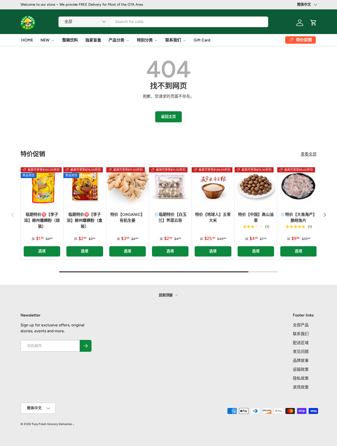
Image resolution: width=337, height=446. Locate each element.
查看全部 (309, 154)
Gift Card (202, 40)
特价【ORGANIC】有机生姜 (127, 217)
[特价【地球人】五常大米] (213, 185)
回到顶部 (166, 295)
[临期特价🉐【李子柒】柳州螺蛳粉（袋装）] (42, 185)
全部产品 (301, 325)
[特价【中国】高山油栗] (256, 185)
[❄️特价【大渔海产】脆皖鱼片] (298, 185)
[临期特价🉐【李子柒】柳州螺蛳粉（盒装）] (84, 185)
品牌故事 (301, 360)
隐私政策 (301, 378)
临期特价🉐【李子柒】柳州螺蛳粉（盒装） (84, 220)
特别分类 (145, 40)
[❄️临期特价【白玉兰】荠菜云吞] (170, 185)
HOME (27, 40)
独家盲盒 (93, 40)
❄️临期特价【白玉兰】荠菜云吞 (170, 217)
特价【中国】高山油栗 (256, 217)
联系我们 (173, 40)
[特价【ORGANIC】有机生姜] (127, 185)
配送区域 (301, 342)
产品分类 (116, 40)
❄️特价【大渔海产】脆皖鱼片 (298, 217)
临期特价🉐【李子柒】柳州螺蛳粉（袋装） (42, 220)
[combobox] (163, 21)
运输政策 (301, 369)
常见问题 (301, 351)
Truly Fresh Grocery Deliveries (52, 424)
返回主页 (168, 116)
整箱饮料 (70, 40)
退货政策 (301, 387)
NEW (45, 40)
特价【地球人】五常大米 (213, 217)
